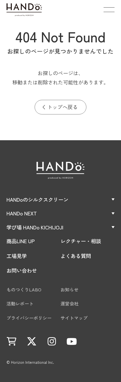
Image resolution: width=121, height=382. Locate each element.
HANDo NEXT (21, 213)
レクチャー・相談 (80, 241)
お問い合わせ (21, 270)
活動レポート (19, 303)
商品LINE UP (20, 241)
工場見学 (16, 255)
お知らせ (69, 289)
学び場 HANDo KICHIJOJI (34, 227)
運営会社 (69, 303)
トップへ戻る (62, 107)
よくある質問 (75, 255)
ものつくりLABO (23, 289)
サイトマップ (74, 318)
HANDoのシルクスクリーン (37, 199)
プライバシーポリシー (28, 318)
